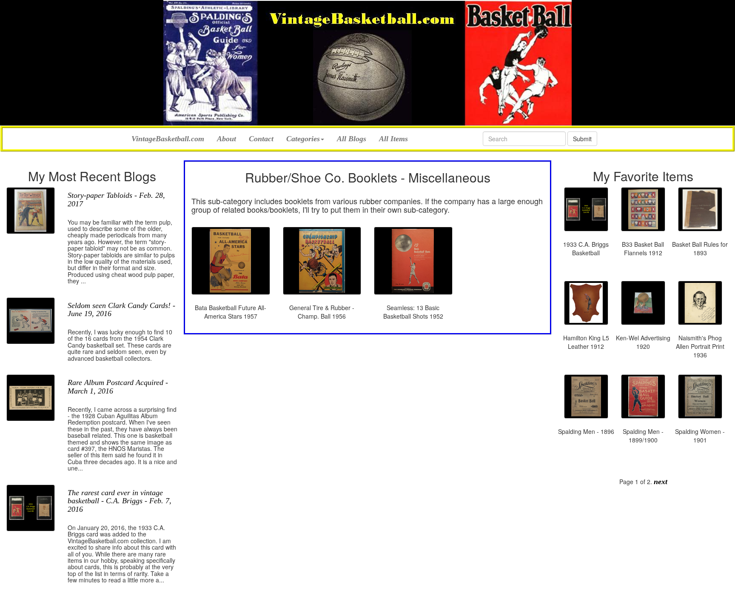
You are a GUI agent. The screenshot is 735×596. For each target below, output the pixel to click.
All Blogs (351, 138)
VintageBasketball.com (167, 137)
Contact (261, 138)
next (660, 481)
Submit (582, 138)
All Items (393, 138)
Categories (303, 138)
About (226, 138)
